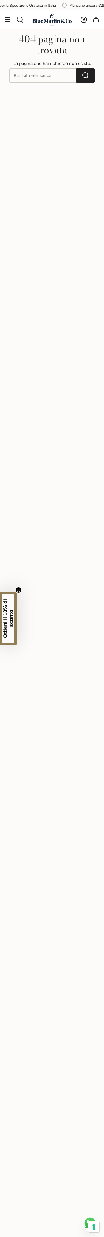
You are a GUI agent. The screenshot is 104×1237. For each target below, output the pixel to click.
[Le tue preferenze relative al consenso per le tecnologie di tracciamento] (93, 1226)
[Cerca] (20, 19)
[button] (8, 618)
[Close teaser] (18, 590)
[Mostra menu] (7, 19)
